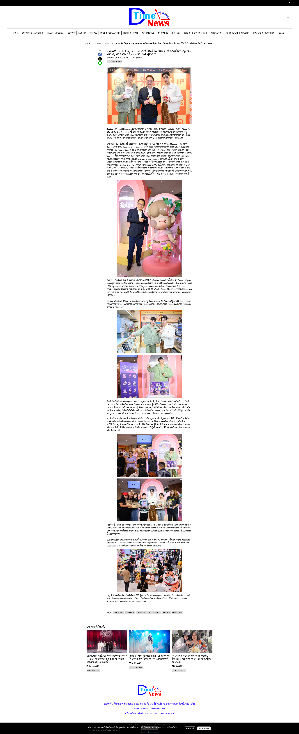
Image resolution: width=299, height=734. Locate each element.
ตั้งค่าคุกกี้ (190, 728)
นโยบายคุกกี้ (115, 730)
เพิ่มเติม (281, 33)
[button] (290, 3)
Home (87, 43)
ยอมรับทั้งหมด (204, 728)
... (93, 43)
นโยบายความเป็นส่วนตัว (99, 730)
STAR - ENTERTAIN (105, 43)
